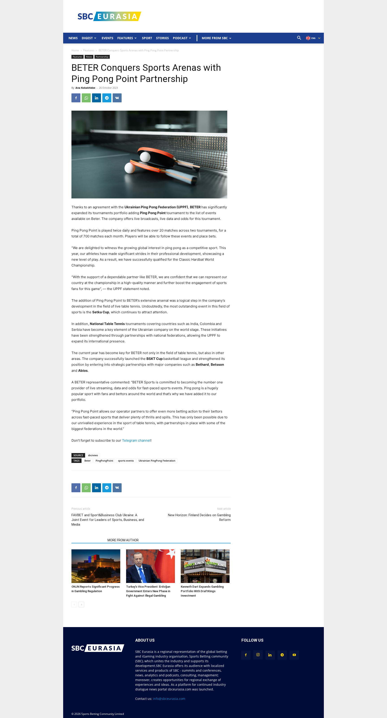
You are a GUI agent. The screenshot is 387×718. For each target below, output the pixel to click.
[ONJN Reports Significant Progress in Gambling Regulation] (96, 566)
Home (75, 50)
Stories (162, 38)
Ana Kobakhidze (85, 87)
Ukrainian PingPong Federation (157, 460)
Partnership (102, 56)
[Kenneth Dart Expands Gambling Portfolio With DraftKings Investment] (206, 566)
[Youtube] (294, 655)
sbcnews (93, 455)
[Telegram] (106, 97)
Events (107, 38)
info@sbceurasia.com (169, 699)
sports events (126, 460)
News (73, 38)
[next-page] (81, 604)
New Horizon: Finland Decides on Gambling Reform (199, 517)
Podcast (180, 38)
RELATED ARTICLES (88, 540)
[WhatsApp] (86, 97)
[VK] (117, 97)
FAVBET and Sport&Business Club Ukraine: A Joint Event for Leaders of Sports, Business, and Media (107, 520)
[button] (299, 38)
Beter (87, 460)
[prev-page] (74, 604)
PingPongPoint (104, 460)
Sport (147, 38)
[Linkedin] (96, 97)
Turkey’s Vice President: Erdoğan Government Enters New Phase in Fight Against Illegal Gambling (148, 591)
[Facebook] (75, 97)
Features (125, 38)
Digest (87, 38)
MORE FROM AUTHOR (123, 540)
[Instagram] (258, 654)
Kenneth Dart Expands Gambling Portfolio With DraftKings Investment (202, 591)
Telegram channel (136, 440)
